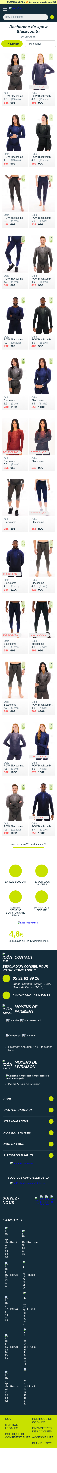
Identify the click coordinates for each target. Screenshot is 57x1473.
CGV (8, 1418)
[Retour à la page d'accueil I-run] (16, 9)
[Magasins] (39, 9)
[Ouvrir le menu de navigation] (5, 9)
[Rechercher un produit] (44, 17)
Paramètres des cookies (42, 1430)
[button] (15, 875)
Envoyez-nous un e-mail (32, 995)
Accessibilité (42, 1437)
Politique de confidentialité (17, 1435)
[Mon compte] (45, 9)
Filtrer (13, 43)
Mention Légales (11, 1426)
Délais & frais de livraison (24, 1084)
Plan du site (42, 1443)
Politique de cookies (42, 1420)
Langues (12, 1220)
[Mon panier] (51, 9)
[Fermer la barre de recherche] (52, 17)
